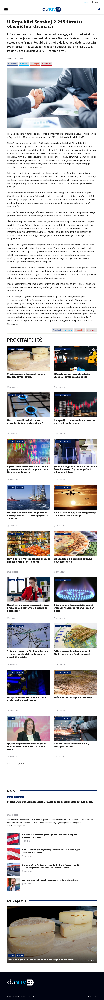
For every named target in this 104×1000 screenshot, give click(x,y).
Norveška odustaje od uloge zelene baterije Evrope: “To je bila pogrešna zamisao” (27, 515)
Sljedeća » (21, 763)
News (10, 797)
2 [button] (91, 960)
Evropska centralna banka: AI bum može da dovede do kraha (26, 699)
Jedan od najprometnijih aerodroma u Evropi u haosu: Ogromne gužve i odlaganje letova (75, 469)
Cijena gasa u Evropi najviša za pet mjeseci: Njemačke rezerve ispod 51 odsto (74, 607)
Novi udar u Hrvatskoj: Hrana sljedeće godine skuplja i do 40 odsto (28, 560)
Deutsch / (96, 2)
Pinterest (47, 63)
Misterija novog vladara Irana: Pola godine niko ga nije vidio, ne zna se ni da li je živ (46, 958)
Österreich (19, 797)
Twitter (24, 63)
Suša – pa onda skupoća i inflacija (73, 697)
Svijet (20, 952)
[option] (52, 934)
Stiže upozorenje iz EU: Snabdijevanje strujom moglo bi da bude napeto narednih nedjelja (28, 654)
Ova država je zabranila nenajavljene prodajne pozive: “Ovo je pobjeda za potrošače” (28, 607)
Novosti (20, 349)
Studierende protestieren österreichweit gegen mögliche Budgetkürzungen (50, 801)
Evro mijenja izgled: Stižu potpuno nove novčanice (73, 560)
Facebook (13, 63)
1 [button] (88, 960)
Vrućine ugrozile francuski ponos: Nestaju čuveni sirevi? (26, 375)
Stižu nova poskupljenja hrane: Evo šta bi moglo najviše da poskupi (73, 653)
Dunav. (31, 996)
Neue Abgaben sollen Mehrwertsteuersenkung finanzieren (50, 880)
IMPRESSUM (91, 996)
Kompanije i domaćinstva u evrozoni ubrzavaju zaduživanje (74, 422)
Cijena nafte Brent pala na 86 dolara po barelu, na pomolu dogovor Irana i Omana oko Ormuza (28, 469)
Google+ (35, 63)
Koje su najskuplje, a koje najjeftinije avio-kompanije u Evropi (75, 514)
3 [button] (93, 960)
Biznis (10, 58)
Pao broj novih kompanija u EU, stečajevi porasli (71, 745)
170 (15, 763)
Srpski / (87, 2)
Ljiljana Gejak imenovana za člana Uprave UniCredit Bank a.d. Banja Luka (26, 746)
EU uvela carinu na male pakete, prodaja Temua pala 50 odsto (72, 375)
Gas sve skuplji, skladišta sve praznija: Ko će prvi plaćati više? (25, 422)
